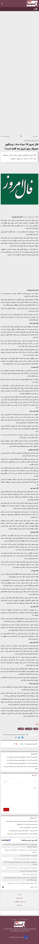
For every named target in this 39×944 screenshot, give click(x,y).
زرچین (19, 894)
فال (35, 729)
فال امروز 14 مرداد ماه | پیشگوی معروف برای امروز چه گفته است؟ (21, 757)
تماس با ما (24, 919)
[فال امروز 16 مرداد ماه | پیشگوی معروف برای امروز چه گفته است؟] (22, 737)
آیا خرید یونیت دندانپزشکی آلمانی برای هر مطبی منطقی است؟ (22, 831)
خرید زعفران (19, 898)
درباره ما (14, 919)
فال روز (20, 729)
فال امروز (28, 729)
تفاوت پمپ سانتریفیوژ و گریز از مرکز (28, 827)
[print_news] (21, 136)
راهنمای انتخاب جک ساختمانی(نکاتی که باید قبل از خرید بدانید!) (21, 834)
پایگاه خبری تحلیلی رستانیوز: (30, 217)
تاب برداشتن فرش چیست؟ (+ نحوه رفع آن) (26, 824)
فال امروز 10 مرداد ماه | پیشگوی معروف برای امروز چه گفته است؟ (21, 763)
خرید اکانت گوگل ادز (19, 902)
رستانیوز (10, 929)
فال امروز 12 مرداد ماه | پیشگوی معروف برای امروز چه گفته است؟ (21, 760)
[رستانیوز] (28, 3)
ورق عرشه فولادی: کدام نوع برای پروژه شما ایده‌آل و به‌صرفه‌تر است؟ (20, 821)
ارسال (6, 810)
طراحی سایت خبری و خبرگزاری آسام (16, 937)
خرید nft (19, 905)
